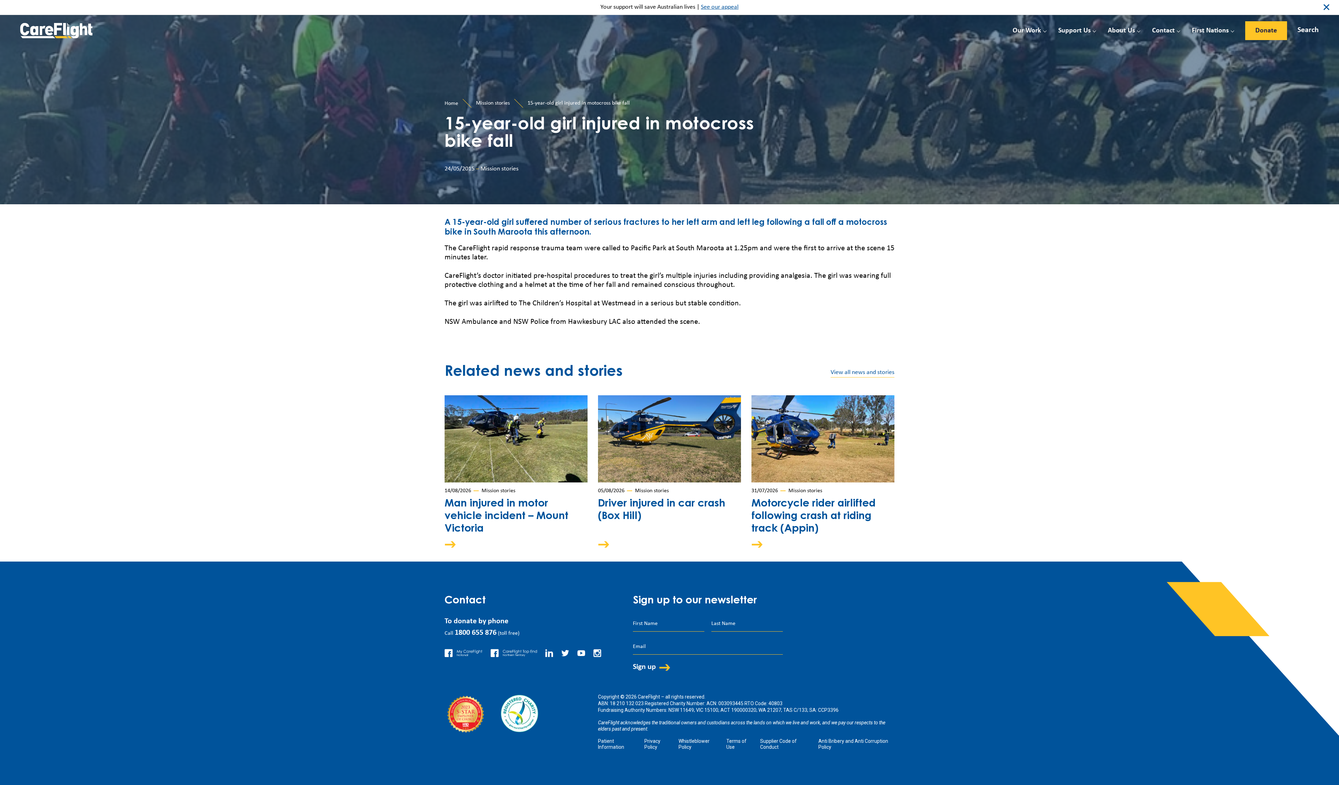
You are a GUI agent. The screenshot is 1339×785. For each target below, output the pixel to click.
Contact (1163, 30)
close (1326, 7)
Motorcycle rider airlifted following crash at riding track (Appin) (813, 516)
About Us (1121, 30)
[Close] (1301, 28)
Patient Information (611, 744)
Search (1308, 30)
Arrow (455, 544)
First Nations (1210, 30)
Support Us (1074, 30)
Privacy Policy (652, 744)
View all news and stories (862, 372)
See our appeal (720, 7)
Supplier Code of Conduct (778, 744)
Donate (1266, 30)
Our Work (1027, 30)
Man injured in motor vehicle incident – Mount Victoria (506, 516)
